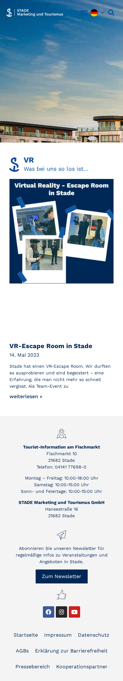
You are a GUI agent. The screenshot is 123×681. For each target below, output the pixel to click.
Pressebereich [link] (32, 667)
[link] (34, 13)
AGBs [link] (22, 651)
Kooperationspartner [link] (82, 667)
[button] (84, 13)
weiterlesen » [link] (25, 396)
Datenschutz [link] (93, 635)
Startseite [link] (26, 635)
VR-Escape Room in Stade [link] (50, 346)
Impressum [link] (58, 635)
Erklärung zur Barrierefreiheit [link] (71, 651)
